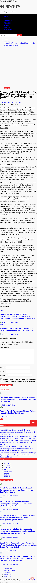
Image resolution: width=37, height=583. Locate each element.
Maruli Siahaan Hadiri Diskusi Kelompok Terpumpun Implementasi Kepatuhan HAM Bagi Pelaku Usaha (17, 432)
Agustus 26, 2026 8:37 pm (10, 496)
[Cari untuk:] (8, 35)
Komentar (4, 348)
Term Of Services (9, 570)
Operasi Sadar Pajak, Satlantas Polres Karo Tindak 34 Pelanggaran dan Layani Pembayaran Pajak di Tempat (18, 442)
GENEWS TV (10, 6)
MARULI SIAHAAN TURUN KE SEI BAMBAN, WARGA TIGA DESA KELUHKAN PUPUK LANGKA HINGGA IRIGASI (17, 558)
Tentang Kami (8, 574)
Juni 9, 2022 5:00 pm (14, 102)
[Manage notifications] (32, 578)
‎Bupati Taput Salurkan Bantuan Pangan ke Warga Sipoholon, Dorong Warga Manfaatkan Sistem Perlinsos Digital (18, 455)
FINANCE (7, 23)
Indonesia (7, 19)
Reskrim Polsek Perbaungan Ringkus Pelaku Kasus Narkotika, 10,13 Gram (18, 412)
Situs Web (3, 375)
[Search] (0, 33)
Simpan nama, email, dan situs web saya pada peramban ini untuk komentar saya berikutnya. (18, 380)
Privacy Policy (8, 576)
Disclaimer (7, 572)
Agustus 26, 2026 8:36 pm (10, 509)
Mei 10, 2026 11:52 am (9, 405)
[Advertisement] (18, 67)
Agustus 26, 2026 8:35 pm (10, 537)
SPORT (6, 25)
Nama (3, 367)
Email (3, 371)
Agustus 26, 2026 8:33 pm (10, 565)
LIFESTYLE (8, 21)
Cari (1, 419)
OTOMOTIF (8, 29)
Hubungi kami (8, 568)
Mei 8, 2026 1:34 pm (8, 417)
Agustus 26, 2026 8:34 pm (10, 551)
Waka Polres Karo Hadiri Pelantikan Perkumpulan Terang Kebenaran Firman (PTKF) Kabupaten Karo (18, 437)
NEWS (6, 17)
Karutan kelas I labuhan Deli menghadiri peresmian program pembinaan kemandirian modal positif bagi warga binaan (16, 449)
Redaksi (4, 102)
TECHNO (7, 27)
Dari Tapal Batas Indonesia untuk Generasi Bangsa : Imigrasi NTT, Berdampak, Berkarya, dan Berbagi (18, 399)
